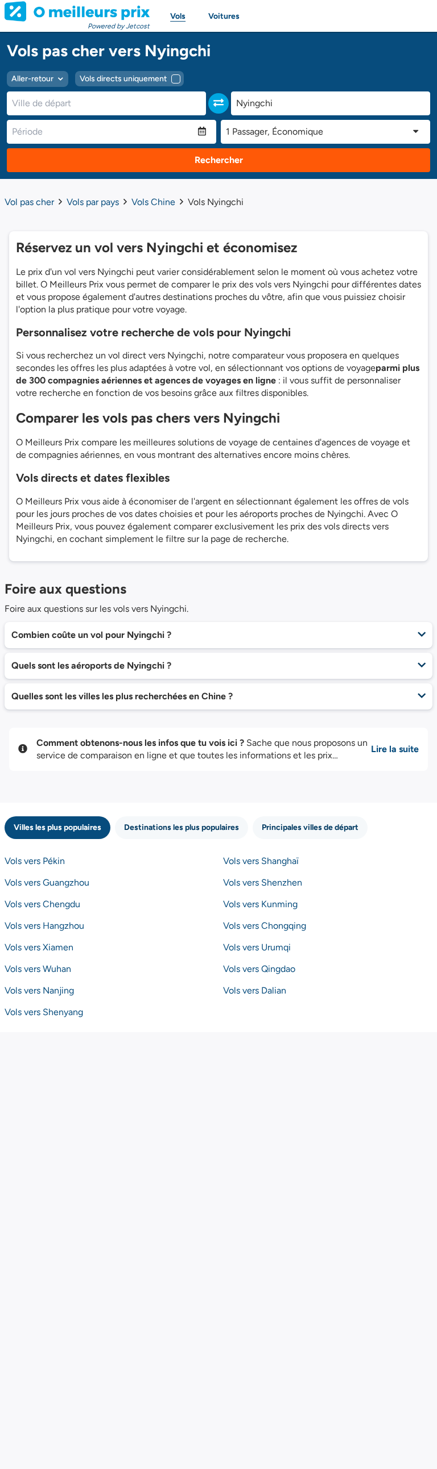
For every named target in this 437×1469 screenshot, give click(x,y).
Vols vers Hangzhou (44, 925)
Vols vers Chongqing (264, 925)
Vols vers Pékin (35, 860)
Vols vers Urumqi (257, 947)
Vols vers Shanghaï (261, 860)
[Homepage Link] (77, 11)
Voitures (224, 16)
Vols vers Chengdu (42, 904)
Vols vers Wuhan (38, 968)
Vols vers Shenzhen (262, 882)
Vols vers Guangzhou (47, 882)
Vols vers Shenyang (44, 1012)
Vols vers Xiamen (39, 947)
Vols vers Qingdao (259, 968)
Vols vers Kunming (260, 904)
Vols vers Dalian (254, 990)
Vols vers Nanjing (39, 990)
